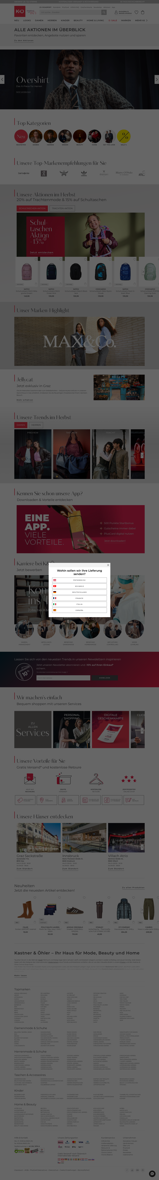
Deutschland (79, 592)
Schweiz (79, 586)
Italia (79, 604)
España (79, 610)
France (79, 598)
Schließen (108, 565)
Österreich (79, 580)
